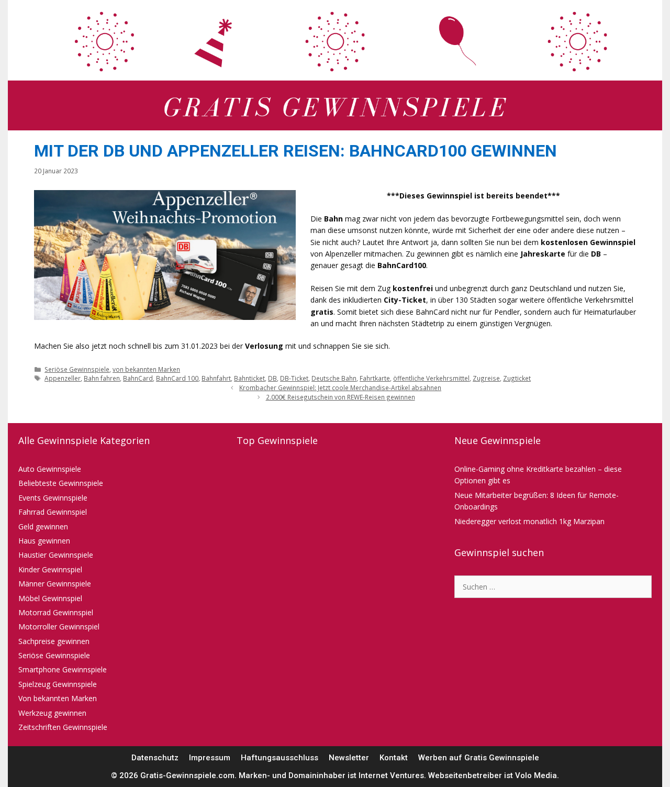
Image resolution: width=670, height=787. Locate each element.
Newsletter (349, 757)
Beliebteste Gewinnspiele (60, 483)
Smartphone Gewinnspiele (62, 669)
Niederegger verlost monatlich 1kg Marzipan (529, 521)
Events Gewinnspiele (52, 498)
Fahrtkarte (375, 378)
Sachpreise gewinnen (54, 641)
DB (272, 378)
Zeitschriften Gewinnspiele (62, 727)
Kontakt (393, 757)
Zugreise (486, 378)
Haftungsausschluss (279, 757)
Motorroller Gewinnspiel (58, 626)
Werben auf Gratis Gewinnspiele (478, 757)
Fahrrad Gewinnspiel (52, 512)
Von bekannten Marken (57, 698)
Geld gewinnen (43, 526)
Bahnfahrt (216, 378)
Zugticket (517, 378)
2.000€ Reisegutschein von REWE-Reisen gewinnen (340, 397)
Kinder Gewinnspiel (50, 569)
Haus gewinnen (44, 541)
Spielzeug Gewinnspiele (57, 684)
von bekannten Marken (146, 369)
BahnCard (138, 378)
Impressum (209, 757)
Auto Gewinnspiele (49, 469)
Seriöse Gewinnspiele (76, 369)
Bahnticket (249, 378)
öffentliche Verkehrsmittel (431, 378)
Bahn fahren (102, 378)
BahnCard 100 (177, 378)
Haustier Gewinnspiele (55, 555)
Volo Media (536, 775)
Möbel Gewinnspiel (50, 598)
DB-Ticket (294, 378)
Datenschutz (154, 757)
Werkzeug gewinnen (52, 713)
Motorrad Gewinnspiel (55, 612)
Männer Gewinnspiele (54, 584)
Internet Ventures (391, 775)
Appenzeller (62, 378)
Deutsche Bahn (333, 378)
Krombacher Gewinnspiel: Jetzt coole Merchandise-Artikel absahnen (340, 387)
